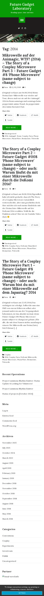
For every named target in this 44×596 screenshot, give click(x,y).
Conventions (8, 536)
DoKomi (24, 246)
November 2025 (9, 443)
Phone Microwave (19, 248)
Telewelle (35, 138)
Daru (6, 87)
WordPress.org (9, 426)
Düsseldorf (32, 246)
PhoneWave (16, 138)
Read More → (13, 128)
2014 (6, 136)
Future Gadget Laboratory (22, 6)
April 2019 (6, 468)
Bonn (19, 136)
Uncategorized (10, 134)
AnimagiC (12, 136)
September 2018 (9, 498)
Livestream (7, 551)
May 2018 (6, 514)
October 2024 (8, 453)
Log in (5, 410)
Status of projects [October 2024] (17, 394)
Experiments (8, 546)
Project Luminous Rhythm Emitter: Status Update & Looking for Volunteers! (21, 382)
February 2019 (8, 473)
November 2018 (9, 488)
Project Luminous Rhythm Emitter (17, 389)
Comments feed (9, 421)
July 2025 (6, 448)
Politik (5, 556)
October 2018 (8, 493)
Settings (22, 593)
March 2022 (7, 458)
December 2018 (9, 483)
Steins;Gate (26, 138)
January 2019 (8, 478)
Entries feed (7, 416)
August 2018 (7, 503)
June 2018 (6, 509)
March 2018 (7, 519)
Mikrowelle (6, 248)
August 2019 (7, 463)
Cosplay (25, 136)
